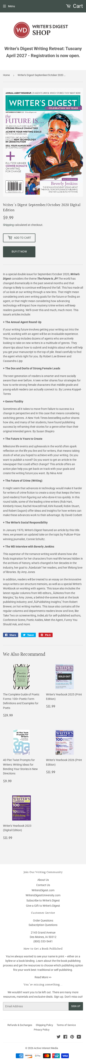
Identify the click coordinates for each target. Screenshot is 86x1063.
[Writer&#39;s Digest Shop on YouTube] (79, 1037)
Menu (11, 6)
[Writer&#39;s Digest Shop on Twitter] (59, 1037)
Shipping (8, 224)
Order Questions (43, 920)
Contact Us (43, 885)
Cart (77, 6)
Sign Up (75, 1006)
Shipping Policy (44, 1025)
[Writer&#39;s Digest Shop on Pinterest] (72, 1037)
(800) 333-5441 (43, 941)
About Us (43, 879)
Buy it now (19, 251)
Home (6, 75)
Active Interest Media (46, 1048)
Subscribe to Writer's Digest (43, 900)
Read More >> (43, 977)
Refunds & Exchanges (19, 1025)
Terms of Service (66, 1025)
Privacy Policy (41, 1029)
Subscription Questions (43, 925)
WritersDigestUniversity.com (43, 895)
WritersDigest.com (43, 890)
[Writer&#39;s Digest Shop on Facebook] (65, 1037)
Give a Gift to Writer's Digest (43, 905)
